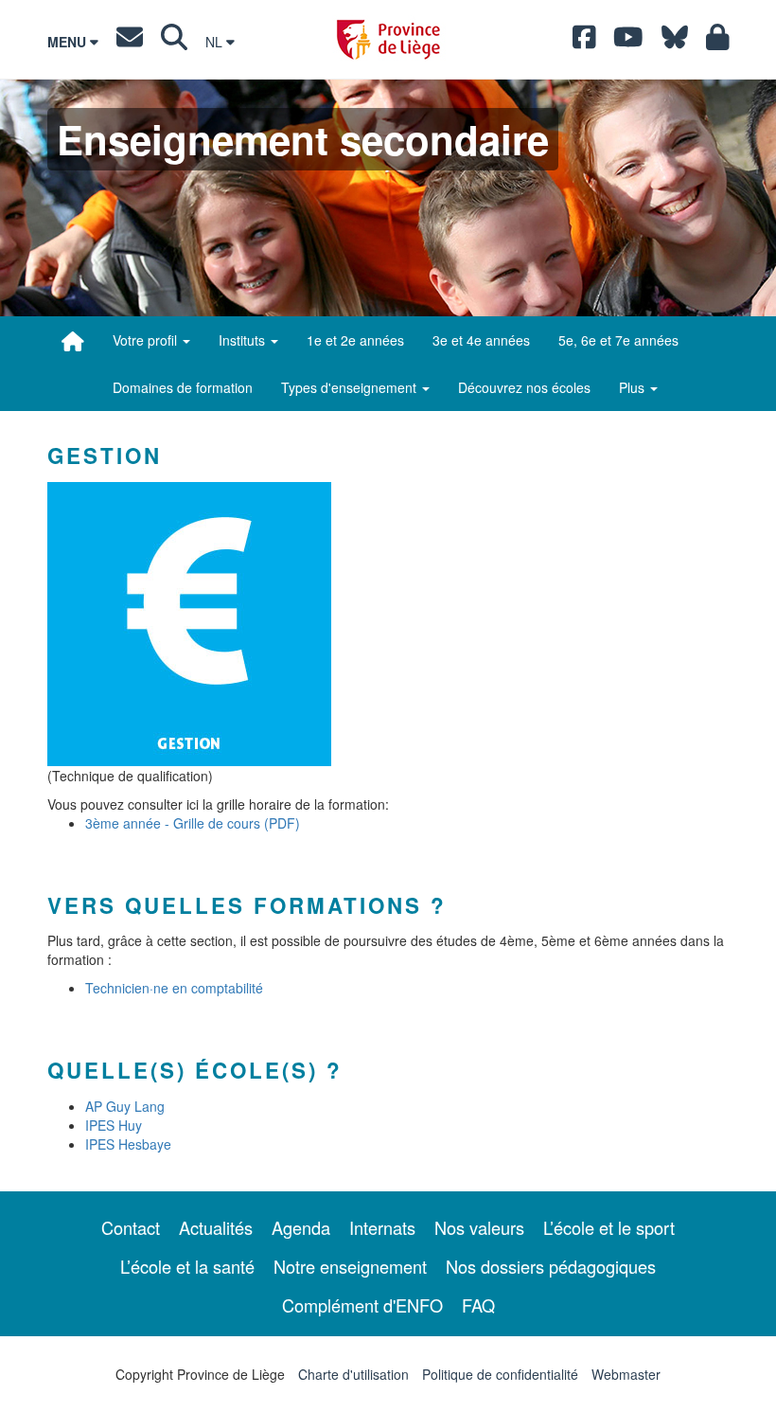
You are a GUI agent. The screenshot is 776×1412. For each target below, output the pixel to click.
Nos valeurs (479, 1227)
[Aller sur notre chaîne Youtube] (628, 41)
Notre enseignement (350, 1266)
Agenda (301, 1227)
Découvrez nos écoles (524, 387)
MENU (68, 41)
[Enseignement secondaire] (72, 341)
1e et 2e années (355, 340)
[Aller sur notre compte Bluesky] (674, 41)
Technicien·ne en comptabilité (174, 987)
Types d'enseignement (350, 387)
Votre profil (147, 340)
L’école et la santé (187, 1266)
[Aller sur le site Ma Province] (718, 41)
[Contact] (129, 41)
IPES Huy (113, 1125)
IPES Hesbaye (128, 1144)
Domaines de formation (183, 387)
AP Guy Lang (125, 1106)
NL (215, 41)
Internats (382, 1227)
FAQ (478, 1305)
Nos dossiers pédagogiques (551, 1266)
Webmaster (626, 1374)
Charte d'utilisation (353, 1374)
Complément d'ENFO (362, 1305)
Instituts (244, 340)
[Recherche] (174, 41)
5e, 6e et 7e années (618, 340)
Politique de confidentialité (500, 1374)
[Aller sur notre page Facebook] (584, 41)
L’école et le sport (609, 1227)
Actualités (216, 1227)
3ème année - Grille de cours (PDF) (192, 822)
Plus (633, 387)
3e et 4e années (481, 340)
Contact (130, 1227)
